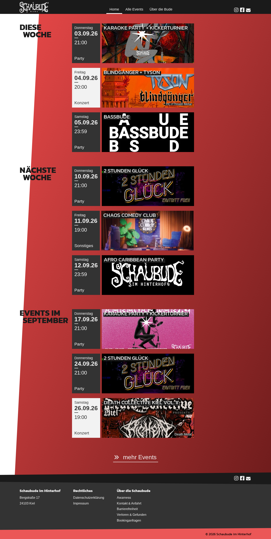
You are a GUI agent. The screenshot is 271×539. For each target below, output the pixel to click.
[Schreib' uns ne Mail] (248, 10)
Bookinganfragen (129, 520)
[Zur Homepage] (34, 7)
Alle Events (134, 9)
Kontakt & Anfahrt (129, 503)
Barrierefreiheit (127, 509)
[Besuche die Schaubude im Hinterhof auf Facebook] (242, 10)
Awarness (124, 497)
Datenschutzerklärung (88, 497)
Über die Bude (161, 9)
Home (114, 9)
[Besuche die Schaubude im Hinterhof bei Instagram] (236, 10)
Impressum (81, 503)
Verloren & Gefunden (131, 514)
